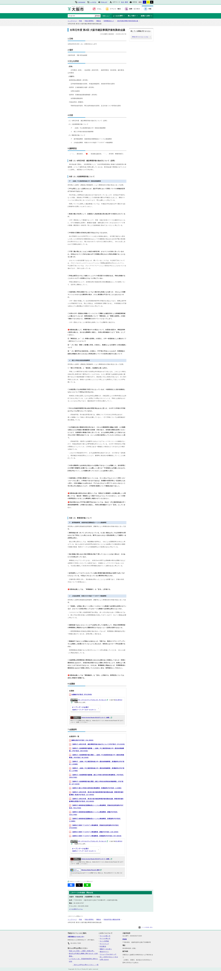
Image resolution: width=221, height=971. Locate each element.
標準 (126, 2)
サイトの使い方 (105, 936)
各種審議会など (109, 21)
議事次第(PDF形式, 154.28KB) (82, 740)
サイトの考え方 (105, 938)
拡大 (122, 2)
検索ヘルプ (106, 15)
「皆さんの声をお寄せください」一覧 (86, 964)
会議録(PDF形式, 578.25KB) (82, 694)
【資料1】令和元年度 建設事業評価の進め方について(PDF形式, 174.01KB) (98, 744)
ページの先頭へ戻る (147, 927)
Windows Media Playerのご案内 (90, 870)
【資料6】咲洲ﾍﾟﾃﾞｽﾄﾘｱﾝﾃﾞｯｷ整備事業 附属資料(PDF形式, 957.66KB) (96, 836)
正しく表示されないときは (109, 957)
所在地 (124, 939)
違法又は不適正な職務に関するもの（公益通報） (83, 955)
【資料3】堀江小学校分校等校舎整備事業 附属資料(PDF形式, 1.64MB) (96, 788)
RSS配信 (103, 946)
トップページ (72, 21)
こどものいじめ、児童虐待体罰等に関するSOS (83, 960)
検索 (98, 15)
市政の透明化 (89, 21)
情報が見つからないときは (140, 36)
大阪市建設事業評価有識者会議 (127, 21)
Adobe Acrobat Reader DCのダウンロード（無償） (95, 717)
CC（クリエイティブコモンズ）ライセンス (92, 700)
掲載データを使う (106, 949)
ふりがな (93, 2)
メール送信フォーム (76, 909)
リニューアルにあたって (108, 954)
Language (81, 2)
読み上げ (104, 2)
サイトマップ (104, 943)
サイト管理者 (104, 941)
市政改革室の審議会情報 (112, 919)
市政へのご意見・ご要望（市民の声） (82, 951)
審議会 (98, 21)
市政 (80, 21)
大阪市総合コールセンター (76, 936)
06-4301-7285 (76, 943)
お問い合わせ (104, 959)
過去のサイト (104, 951)
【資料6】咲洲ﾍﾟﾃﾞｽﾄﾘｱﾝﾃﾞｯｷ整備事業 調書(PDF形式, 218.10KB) (95, 832)
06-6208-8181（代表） (129, 948)
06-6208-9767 (79, 903)
